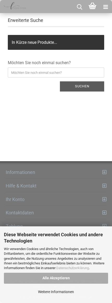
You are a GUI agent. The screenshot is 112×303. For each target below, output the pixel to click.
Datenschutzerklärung (72, 268)
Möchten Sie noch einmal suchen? (39, 62)
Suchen (82, 86)
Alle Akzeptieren (56, 278)
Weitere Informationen (56, 292)
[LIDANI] (13, 6)
